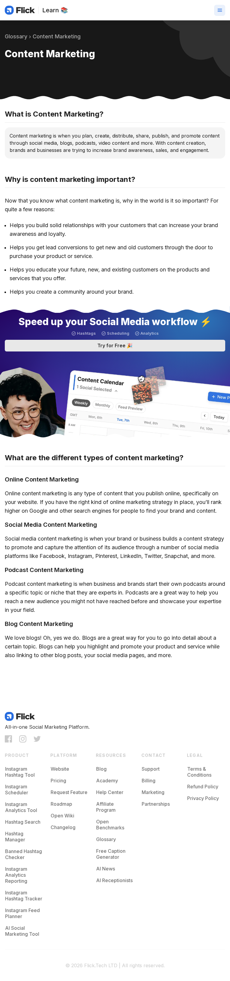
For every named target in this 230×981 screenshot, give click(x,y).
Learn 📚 (55, 10)
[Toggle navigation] (219, 10)
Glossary (16, 36)
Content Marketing (57, 36)
